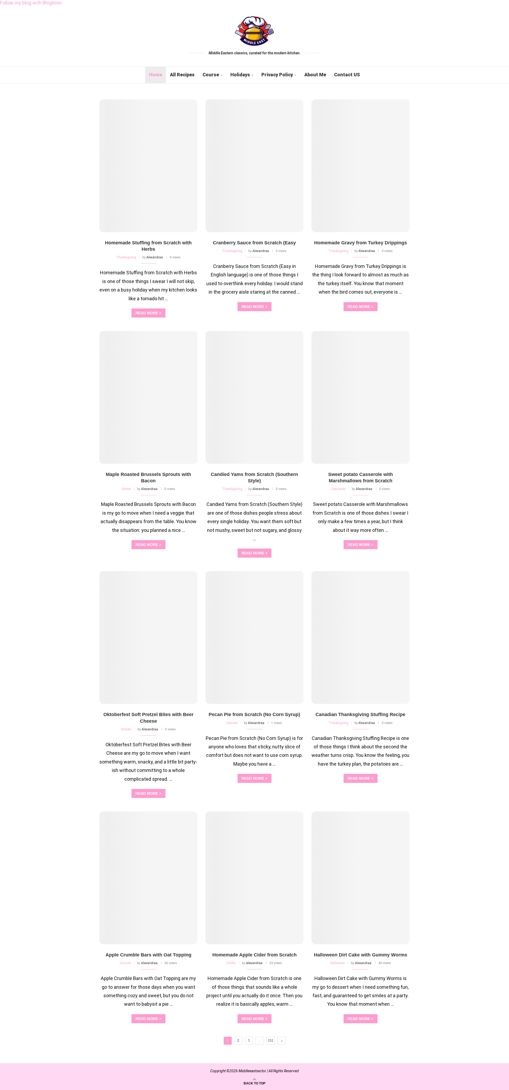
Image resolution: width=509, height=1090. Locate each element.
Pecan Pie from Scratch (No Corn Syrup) (254, 714)
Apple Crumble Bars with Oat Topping (148, 954)
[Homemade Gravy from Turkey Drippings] (360, 165)
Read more (146, 313)
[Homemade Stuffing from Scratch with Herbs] (148, 165)
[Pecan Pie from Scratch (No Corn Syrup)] (254, 637)
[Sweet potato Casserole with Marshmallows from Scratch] (360, 397)
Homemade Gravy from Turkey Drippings (360, 242)
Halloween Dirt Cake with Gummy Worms (360, 954)
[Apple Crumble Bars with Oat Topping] (148, 877)
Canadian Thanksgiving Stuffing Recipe (360, 714)
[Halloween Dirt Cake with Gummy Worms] (360, 877)
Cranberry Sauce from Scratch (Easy (254, 242)
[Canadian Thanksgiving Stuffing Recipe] (360, 637)
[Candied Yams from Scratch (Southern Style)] (254, 397)
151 (270, 1041)
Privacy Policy (277, 74)
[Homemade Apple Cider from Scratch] (254, 877)
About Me (315, 74)
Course (211, 74)
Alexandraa (154, 257)
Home (155, 74)
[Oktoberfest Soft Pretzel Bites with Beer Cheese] (148, 637)
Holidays (240, 74)
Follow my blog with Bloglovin (31, 3)
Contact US (347, 74)
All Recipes (182, 74)
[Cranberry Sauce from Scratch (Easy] (254, 165)
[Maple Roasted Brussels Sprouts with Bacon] (148, 397)
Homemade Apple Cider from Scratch (254, 954)
